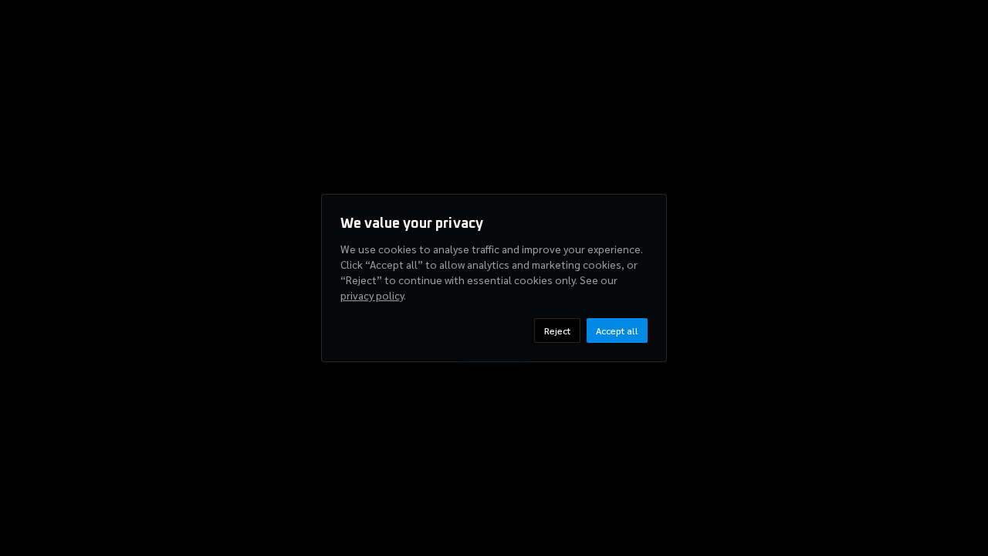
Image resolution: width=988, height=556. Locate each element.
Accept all (617, 330)
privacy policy (372, 295)
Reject (557, 330)
